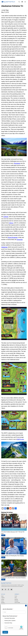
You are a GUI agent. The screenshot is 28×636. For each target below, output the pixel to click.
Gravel (2, 600)
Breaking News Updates (9, 620)
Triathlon (3, 597)
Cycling (2, 599)
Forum (16, 596)
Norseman (17, 163)
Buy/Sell (16, 599)
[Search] (19, 2)
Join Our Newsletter (8, 609)
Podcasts (16, 600)
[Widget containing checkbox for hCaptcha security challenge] (14, 627)
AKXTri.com (20, 439)
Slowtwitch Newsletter (9, 618)
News (2, 596)
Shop (16, 597)
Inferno (11, 223)
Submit (5, 632)
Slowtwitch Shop (8, 623)
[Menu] (25, 2)
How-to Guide (17, 602)
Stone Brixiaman (12, 237)
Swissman (20, 239)
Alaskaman (4, 247)
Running (2, 602)
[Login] (22, 2)
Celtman (5, 216)
